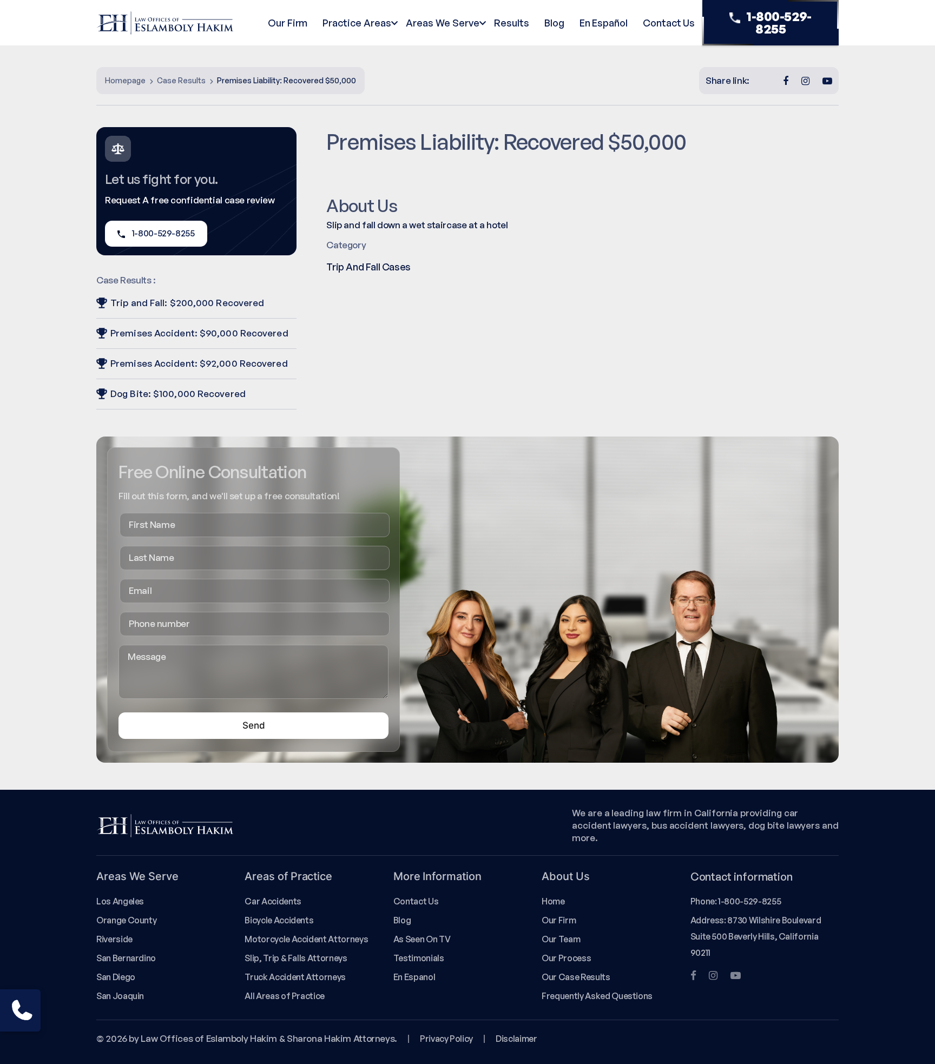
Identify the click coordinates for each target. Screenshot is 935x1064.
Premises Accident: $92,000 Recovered (199, 363)
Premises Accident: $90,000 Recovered (199, 333)
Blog (554, 23)
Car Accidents (273, 901)
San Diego (115, 977)
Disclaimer (516, 1038)
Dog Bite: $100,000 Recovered (178, 393)
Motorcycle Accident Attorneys (306, 939)
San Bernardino (126, 958)
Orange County (126, 920)
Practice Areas (356, 23)
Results (511, 23)
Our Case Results (576, 977)
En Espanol (414, 977)
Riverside (114, 939)
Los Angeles (120, 901)
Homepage (125, 80)
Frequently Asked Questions (597, 995)
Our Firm (287, 23)
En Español (604, 23)
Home (553, 901)
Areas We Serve (442, 23)
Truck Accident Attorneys (295, 977)
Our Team (561, 939)
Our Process (566, 958)
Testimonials (418, 958)
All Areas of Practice (285, 995)
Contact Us (669, 23)
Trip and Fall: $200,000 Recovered (187, 302)
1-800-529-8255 (779, 22)
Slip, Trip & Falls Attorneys (296, 958)
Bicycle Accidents (279, 920)
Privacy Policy (446, 1038)
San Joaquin (120, 995)
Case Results (181, 80)
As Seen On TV (421, 939)
